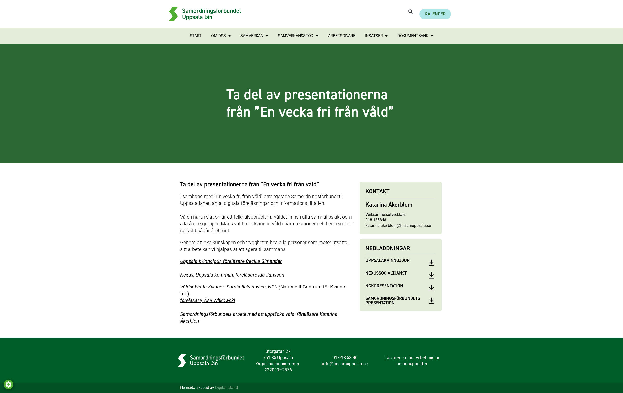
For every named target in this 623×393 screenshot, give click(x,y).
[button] (410, 12)
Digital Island (226, 387)
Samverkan (251, 35)
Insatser (374, 35)
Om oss (218, 35)
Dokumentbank (412, 35)
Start (196, 35)
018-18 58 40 (344, 357)
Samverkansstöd (295, 35)
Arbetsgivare (341, 35)
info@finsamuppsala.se (345, 363)
